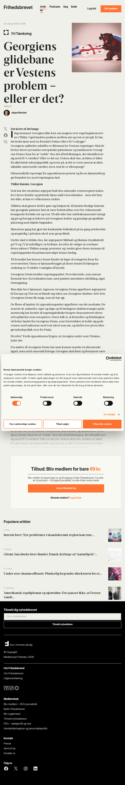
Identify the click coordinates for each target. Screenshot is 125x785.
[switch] (47, 403)
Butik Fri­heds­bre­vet (14, 709)
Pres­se (7, 743)
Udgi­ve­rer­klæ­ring (13, 678)
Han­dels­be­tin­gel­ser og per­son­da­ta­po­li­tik (25, 728)
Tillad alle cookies (102, 424)
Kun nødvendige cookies (23, 424)
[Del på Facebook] (6, 135)
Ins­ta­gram (25, 768)
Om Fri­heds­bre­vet (13, 673)
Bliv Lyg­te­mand (12, 714)
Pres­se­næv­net (35, 688)
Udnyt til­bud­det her (66, 488)
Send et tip (9, 748)
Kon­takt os (9, 753)
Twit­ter (15, 768)
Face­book (6, 768)
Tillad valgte (62, 424)
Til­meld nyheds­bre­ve (15, 719)
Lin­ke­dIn (35, 768)
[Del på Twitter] (5, 129)
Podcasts (55, 7)
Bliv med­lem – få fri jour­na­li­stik (20, 704)
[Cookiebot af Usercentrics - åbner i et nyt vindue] (108, 358)
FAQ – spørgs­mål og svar (17, 723)
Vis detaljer (110, 414)
